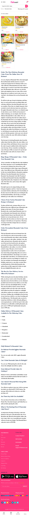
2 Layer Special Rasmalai (6, 62)
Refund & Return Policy (5, 456)
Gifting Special (4, 27)
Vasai (2, 439)
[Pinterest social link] (10, 503)
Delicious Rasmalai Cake (20, 44)
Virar (2, 435)
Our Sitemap (3, 468)
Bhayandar (3, 442)
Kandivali (3, 444)
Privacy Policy (4, 454)
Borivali (2, 446)
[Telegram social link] (18, 503)
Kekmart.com (21, 509)
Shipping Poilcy (4, 463)
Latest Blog (3, 465)
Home (2, 8)
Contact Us (3, 461)
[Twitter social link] (5, 503)
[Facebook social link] (2, 503)
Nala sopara (3, 437)
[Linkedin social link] (13, 503)
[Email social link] (7, 503)
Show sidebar (5, 13)
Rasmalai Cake (4, 44)
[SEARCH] (26, 6)
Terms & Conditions (5, 458)
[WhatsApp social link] (15, 503)
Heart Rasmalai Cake (20, 27)
